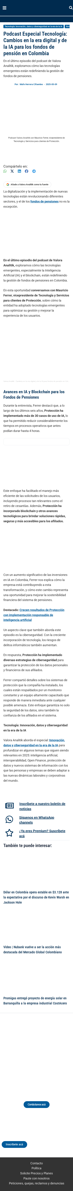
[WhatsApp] (4, 171)
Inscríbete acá (14, 1144)
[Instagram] (33, 1053)
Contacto (36, 1163)
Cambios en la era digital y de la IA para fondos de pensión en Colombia (44, 381)
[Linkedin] (27, 1053)
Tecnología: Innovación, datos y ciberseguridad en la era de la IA (33, 26)
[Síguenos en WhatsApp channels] (9, 819)
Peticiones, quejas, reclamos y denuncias (36, 1183)
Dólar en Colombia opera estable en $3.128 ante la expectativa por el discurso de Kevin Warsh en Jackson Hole (36, 897)
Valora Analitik (8, 381)
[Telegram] (34, 171)
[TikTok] (40, 1053)
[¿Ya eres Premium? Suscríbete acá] (9, 833)
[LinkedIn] (19, 171)
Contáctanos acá (36, 1104)
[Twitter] (21, 1053)
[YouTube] (46, 1053)
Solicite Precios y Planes (36, 1173)
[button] (71, 8)
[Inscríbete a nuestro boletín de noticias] (9, 805)
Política (36, 1168)
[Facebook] (26, 171)
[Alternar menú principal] (4, 8)
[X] (12, 171)
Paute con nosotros (36, 1178)
